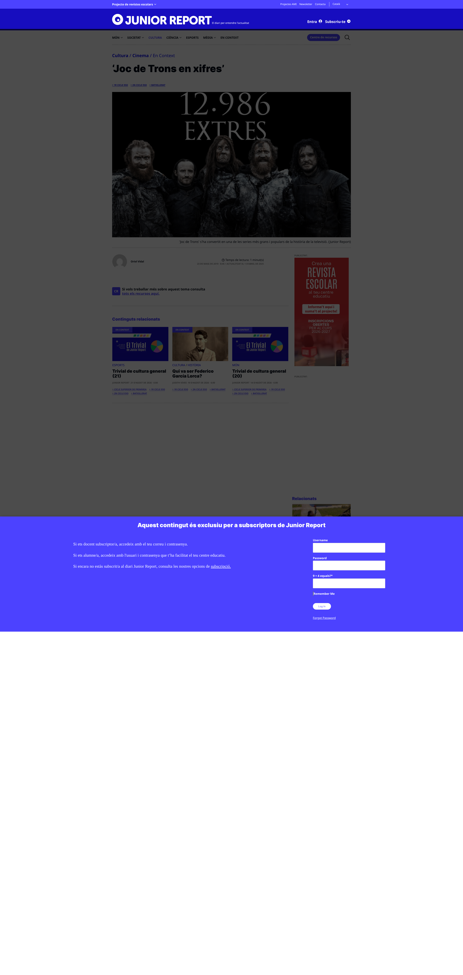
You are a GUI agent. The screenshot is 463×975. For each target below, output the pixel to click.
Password (320, 558)
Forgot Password (324, 618)
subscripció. (221, 566)
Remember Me (324, 594)
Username (320, 540)
